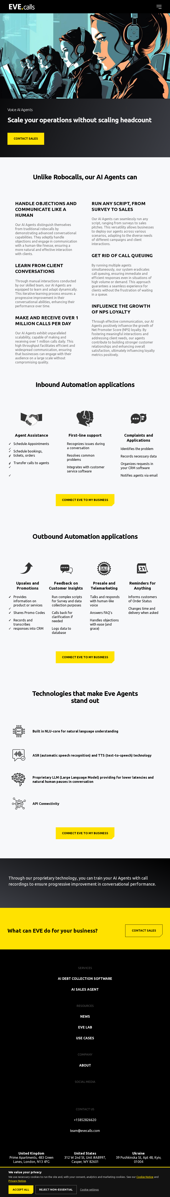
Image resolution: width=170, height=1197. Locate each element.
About (85, 1065)
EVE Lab (85, 1027)
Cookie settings (89, 1189)
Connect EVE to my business (85, 500)
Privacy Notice (17, 1180)
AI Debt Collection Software (85, 978)
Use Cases (85, 1038)
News (85, 1016)
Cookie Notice (144, 1176)
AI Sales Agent (85, 989)
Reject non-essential (56, 1189)
